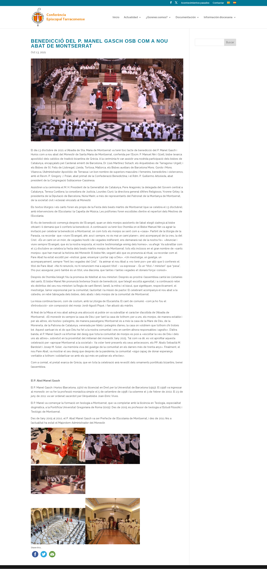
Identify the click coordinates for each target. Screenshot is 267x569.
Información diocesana (218, 17)
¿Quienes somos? (156, 17)
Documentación (186, 17)
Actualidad (131, 17)
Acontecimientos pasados (195, 3)
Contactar (218, 3)
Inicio (116, 17)
